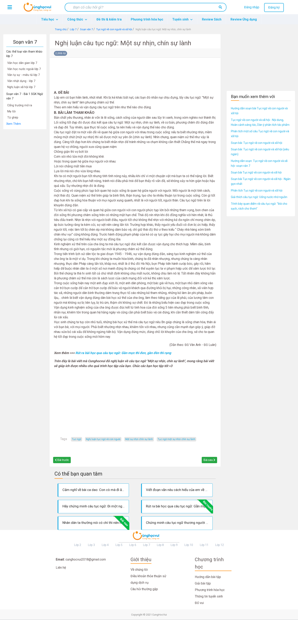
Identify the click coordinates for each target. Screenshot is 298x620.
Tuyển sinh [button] (180, 19)
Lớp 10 (188, 545)
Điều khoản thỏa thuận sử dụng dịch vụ (148, 579)
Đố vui (199, 603)
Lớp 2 (77, 545)
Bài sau (208, 460)
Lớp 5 (119, 545)
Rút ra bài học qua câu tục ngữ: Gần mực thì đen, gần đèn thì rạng (123, 353)
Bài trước (63, 460)
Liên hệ (61, 567)
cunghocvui (38, 9)
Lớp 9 (174, 545)
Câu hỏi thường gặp (144, 589)
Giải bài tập (203, 583)
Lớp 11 (204, 545)
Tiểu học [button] (48, 19)
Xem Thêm (13, 124)
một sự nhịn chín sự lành (139, 439)
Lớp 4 (105, 545)
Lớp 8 (160, 545)
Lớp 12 (219, 545)
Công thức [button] (75, 19)
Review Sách (211, 19)
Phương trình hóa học (147, 19)
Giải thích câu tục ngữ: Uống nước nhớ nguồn (259, 197)
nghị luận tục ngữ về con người (103, 439)
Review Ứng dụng (243, 19)
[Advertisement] (25, 190)
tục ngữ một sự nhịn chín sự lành (176, 439)
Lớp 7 (146, 545)
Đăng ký (274, 7)
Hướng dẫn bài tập (208, 577)
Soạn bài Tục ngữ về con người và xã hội (256, 172)
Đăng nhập (251, 7)
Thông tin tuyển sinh (209, 596)
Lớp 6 (132, 545)
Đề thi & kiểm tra (109, 19)
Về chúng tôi (139, 570)
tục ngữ (76, 439)
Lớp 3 (91, 545)
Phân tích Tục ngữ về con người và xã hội (256, 190)
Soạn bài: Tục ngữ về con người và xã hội (256, 142)
